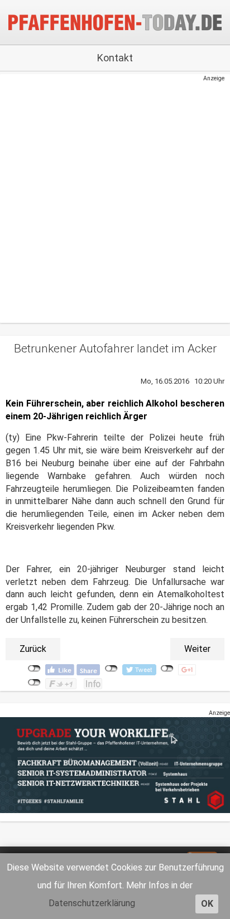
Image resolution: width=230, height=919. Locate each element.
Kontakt (115, 58)
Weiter (197, 649)
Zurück (33, 649)
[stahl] (115, 764)
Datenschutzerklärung (92, 903)
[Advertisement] (109, 197)
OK (207, 903)
